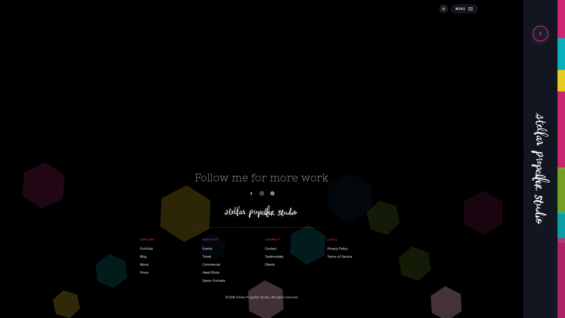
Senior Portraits (213, 281)
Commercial (211, 265)
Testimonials (274, 257)
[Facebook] (251, 193)
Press (144, 272)
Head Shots (211, 272)
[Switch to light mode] (443, 9)
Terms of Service (339, 257)
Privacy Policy (337, 249)
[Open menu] (540, 34)
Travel (206, 257)
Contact (271, 249)
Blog (143, 257)
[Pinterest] (272, 193)
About (144, 265)
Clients (270, 265)
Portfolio (146, 249)
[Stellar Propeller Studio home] (540, 163)
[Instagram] (262, 193)
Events (207, 249)
